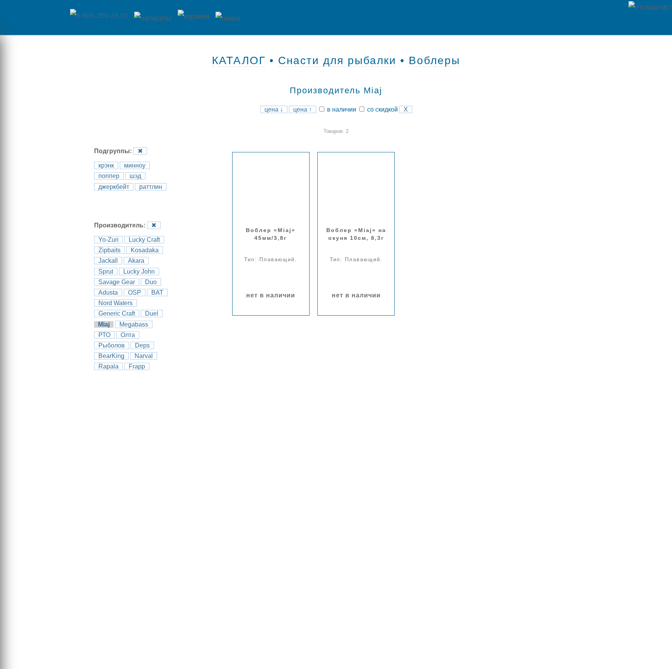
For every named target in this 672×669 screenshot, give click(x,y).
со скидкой (382, 109)
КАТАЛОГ (239, 60)
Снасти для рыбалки (337, 60)
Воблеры (434, 60)
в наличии (341, 109)
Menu (33, 17)
